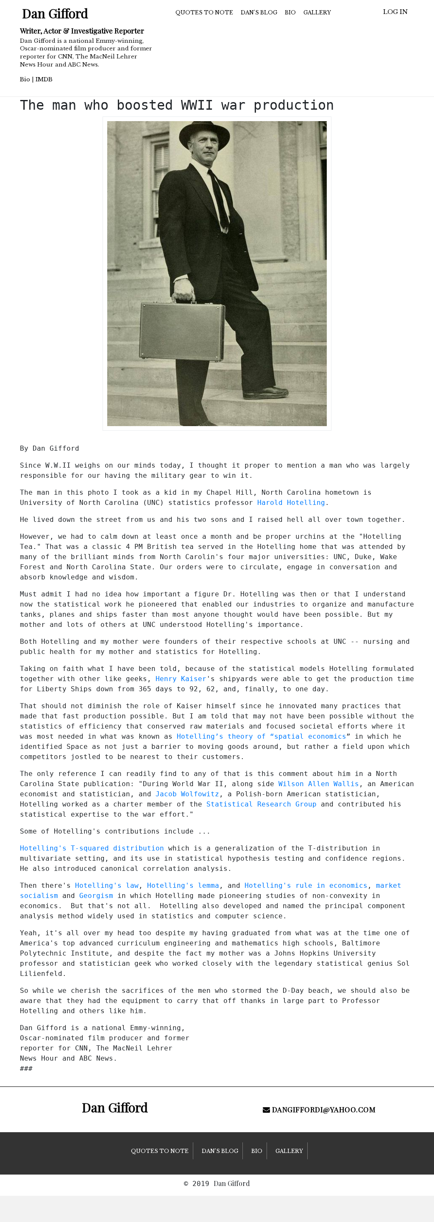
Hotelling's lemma (183, 885)
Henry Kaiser (181, 679)
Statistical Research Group (261, 804)
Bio (25, 79)
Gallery (317, 12)
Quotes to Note (204, 12)
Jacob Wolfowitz (187, 794)
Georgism (96, 896)
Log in (395, 12)
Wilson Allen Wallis (318, 784)
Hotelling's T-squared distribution (92, 848)
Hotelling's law (107, 885)
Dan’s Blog (259, 12)
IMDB (44, 79)
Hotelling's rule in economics (306, 885)
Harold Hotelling (291, 503)
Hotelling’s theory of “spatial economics (261, 736)
